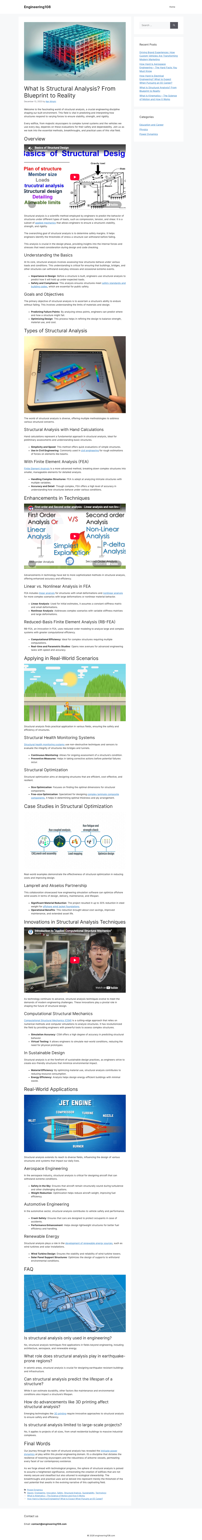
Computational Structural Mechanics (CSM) (48, 1020)
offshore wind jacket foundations (61, 906)
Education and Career (151, 124)
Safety (60, 1493)
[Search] (174, 25)
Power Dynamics (35, 1490)
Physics (143, 129)
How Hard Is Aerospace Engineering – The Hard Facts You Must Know (158, 68)
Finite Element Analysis (37, 468)
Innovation (51, 1493)
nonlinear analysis (113, 593)
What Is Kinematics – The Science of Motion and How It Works (56, 1495)
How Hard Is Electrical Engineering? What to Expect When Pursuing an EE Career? (65, 1499)
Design (30, 1493)
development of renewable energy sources (89, 1243)
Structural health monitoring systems (44, 744)
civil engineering (90, 450)
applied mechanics (45, 222)
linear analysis (47, 593)
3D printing (60, 1413)
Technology (101, 1493)
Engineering (40, 1493)
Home (172, 7)
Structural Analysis (72, 1493)
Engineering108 (37, 7)
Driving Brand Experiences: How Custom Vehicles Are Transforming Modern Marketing (158, 56)
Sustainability (88, 1493)
